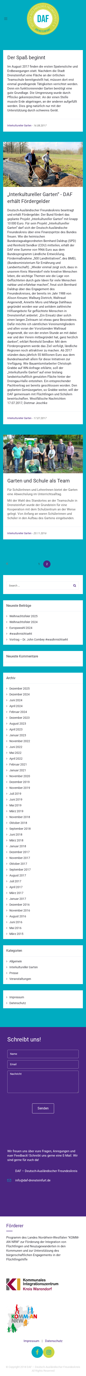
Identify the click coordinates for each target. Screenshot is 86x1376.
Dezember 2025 (19, 688)
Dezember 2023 (19, 717)
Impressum (16, 997)
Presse (13, 973)
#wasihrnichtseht (20, 633)
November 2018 (19, 817)
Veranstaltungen (20, 979)
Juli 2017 (15, 881)
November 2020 (19, 776)
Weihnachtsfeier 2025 (23, 616)
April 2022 (16, 758)
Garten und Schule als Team (38, 481)
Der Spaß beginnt (26, 57)
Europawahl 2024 (20, 627)
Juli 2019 (15, 793)
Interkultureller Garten (19, 125)
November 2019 (19, 787)
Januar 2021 (17, 770)
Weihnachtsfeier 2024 (23, 622)
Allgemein (15, 961)
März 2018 (16, 840)
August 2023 (17, 723)
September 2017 (20, 869)
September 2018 (20, 828)
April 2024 (16, 706)
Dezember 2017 (19, 852)
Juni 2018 (15, 834)
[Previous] (7, 564)
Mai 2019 (15, 805)
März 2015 (16, 933)
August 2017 (17, 875)
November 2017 (19, 858)
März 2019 (16, 811)
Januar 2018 (17, 846)
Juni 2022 (15, 747)
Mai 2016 (15, 928)
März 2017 (16, 893)
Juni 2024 (15, 700)
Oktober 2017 (18, 863)
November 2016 (19, 910)
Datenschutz (17, 1003)
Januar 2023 (17, 735)
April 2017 (16, 887)
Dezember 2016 (19, 904)
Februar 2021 (18, 764)
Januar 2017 (17, 898)
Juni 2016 (15, 922)
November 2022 (19, 741)
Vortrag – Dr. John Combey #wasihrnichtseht (38, 639)
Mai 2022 (15, 752)
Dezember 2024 (19, 694)
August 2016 (17, 916)
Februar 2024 (18, 712)
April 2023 (16, 729)
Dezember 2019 (19, 782)
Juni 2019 (15, 799)
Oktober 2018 (18, 823)
